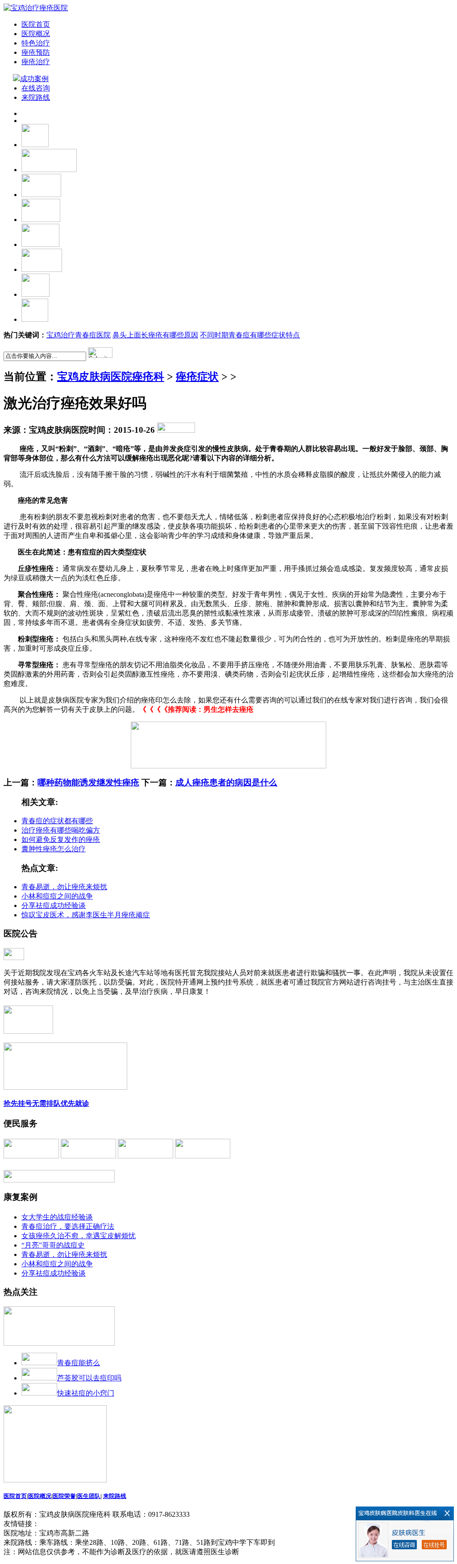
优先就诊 (75, 1103)
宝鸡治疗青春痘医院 (78, 335)
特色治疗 (35, 43)
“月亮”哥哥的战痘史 (53, 1245)
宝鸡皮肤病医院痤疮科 (110, 376)
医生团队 (88, 1496)
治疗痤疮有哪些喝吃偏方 (60, 830)
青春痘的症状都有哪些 (57, 821)
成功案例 (35, 78)
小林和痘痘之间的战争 (57, 896)
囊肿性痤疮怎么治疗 (53, 849)
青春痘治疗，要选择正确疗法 (67, 1226)
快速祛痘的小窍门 (85, 1393)
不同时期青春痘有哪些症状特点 (250, 335)
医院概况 (35, 33)
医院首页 (35, 24)
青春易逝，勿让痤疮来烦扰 (64, 887)
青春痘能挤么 (78, 1363)
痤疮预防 (35, 52)
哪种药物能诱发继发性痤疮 (88, 782)
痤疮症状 (197, 376)
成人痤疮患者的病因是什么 (226, 782)
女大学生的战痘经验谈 (57, 1217)
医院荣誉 (64, 1496)
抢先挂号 (18, 1103)
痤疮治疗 (35, 62)
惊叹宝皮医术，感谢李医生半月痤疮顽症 (85, 915)
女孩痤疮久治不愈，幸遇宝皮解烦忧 (78, 1236)
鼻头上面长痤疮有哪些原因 (155, 335)
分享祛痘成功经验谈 (53, 905)
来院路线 (35, 97)
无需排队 (46, 1103)
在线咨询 (35, 88)
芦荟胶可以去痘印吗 (89, 1378)
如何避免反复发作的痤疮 (60, 839)
